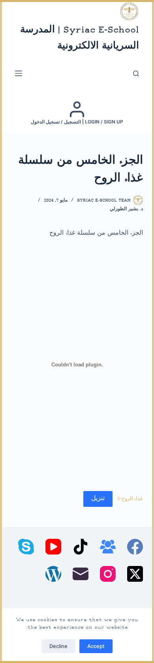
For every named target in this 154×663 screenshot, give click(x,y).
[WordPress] (53, 574)
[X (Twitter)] (135, 574)
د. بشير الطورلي (126, 209)
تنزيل (98, 498)
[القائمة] (18, 73)
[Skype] (26, 547)
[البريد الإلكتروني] (80, 574)
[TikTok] (80, 547)
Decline (58, 646)
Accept (96, 646)
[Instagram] (108, 574)
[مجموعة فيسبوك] (108, 547)
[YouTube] (53, 547)
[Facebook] (135, 547)
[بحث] (136, 74)
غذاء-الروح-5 (130, 499)
